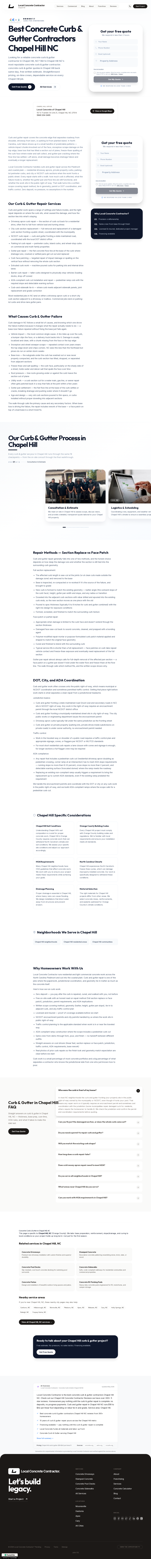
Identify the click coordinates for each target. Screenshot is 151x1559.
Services (60, 6)
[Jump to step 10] (77, 527)
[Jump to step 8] (74, 527)
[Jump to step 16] (85, 527)
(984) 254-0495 (43, 115)
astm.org (99, 1445)
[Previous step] (6, 498)
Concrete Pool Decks (85, 1484)
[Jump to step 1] (64, 527)
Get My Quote (114, 79)
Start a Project (15, 1499)
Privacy (121, 74)
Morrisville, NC (55, 1307)
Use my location (99, 69)
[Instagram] (115, 1518)
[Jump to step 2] (66, 527)
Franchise (102, 6)
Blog (83, 6)
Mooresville (81, 1506)
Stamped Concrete (84, 1479)
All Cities (79, 1526)
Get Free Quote (18, 1131)
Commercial (72, 6)
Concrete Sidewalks (85, 1488)
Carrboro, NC (25, 1307)
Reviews (113, 6)
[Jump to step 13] (81, 527)
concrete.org (89, 1445)
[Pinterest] (137, 1518)
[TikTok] (130, 1518)
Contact (117, 1498)
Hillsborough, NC (40, 1307)
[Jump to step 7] (73, 527)
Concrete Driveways (85, 1474)
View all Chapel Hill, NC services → (37, 1322)
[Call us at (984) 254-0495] (130, 6)
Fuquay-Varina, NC (39, 1312)
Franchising (119, 1479)
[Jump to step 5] (70, 527)
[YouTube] (122, 1518)
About (91, 6)
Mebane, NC (92, 1307)
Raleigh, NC (24, 1312)
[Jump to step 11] (78, 527)
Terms (56, 1547)
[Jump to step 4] (69, 527)
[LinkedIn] (134, 1518)
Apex (78, 1516)
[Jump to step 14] (82, 527)
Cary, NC (104, 1307)
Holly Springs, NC (117, 1307)
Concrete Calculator (123, 1488)
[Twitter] (126, 1518)
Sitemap (65, 1547)
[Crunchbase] (141, 1518)
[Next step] (145, 498)
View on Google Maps (103, 111)
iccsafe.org (109, 1445)
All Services (81, 1493)
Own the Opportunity (130, 1547)
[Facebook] (118, 1518)
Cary (78, 1521)
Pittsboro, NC (69, 1307)
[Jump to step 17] (86, 527)
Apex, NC (80, 1307)
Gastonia (80, 1511)
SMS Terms (114, 74)
